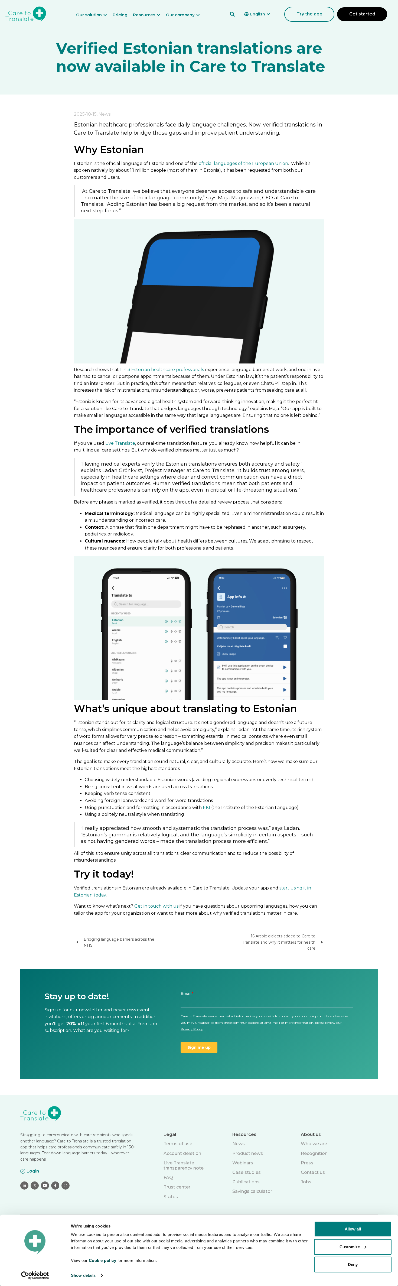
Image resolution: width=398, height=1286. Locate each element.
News (238, 1143)
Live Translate (120, 443)
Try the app (309, 14)
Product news (247, 1153)
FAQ (168, 1177)
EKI (206, 807)
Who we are (314, 1143)
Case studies (246, 1172)
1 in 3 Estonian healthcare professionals (162, 369)
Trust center (177, 1187)
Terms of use (178, 1143)
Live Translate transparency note (184, 1165)
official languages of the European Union (243, 163)
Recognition (314, 1153)
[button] (94, 15)
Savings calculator (252, 1191)
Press (307, 1162)
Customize (350, 1246)
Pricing (120, 14)
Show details (83, 1275)
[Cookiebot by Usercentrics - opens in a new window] (35, 1275)
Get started (362, 14)
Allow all (353, 1229)
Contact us (313, 1172)
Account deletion (182, 1153)
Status (171, 1196)
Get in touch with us (156, 906)
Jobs (306, 1181)
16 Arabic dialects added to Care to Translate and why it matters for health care (279, 942)
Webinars (242, 1162)
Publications (246, 1181)
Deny (353, 1264)
